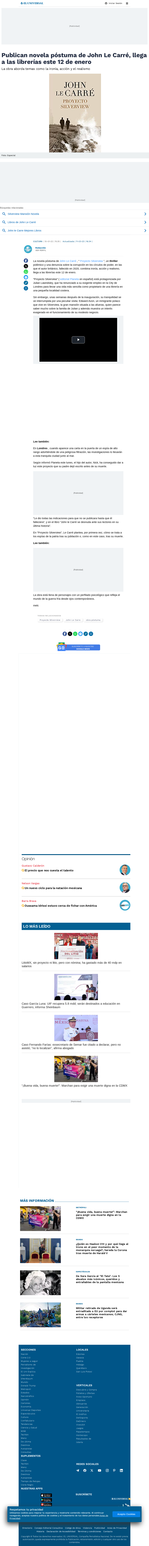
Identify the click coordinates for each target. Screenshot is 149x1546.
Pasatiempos (83, 1431)
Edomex (80, 1354)
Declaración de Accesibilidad (61, 1531)
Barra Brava (29, 900)
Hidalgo (80, 1364)
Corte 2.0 (25, 1357)
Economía (26, 1406)
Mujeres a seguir (29, 1361)
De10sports (82, 1417)
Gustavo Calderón (33, 865)
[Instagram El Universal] (107, 1471)
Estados (25, 1392)
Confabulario (27, 1420)
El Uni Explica (28, 1371)
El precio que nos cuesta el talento (49, 870)
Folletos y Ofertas (85, 1393)
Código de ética (73, 1528)
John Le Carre (73, 620)
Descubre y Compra (86, 1389)
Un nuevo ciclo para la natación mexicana (53, 888)
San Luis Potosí (84, 1371)
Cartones (25, 1403)
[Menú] (127, 3)
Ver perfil (40, 250)
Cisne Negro (27, 1485)
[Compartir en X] (26, 266)
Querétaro (81, 1368)
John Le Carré (68, 261)
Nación (24, 1354)
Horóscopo (81, 1435)
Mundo (24, 1382)
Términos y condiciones (89, 1531)
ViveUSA (80, 1424)
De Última (26, 1471)
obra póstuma (93, 620)
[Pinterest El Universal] (114, 1471)
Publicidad (99, 1528)
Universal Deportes (31, 1410)
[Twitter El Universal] (91, 1471)
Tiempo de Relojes (30, 1481)
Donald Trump (28, 1385)
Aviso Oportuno (84, 1396)
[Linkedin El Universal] (121, 1471)
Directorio (27, 1528)
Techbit (25, 1434)
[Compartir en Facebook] (26, 260)
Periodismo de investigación (28, 1366)
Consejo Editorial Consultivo (48, 1528)
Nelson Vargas (30, 883)
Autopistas (26, 1448)
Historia (40, 1531)
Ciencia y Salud (29, 1427)
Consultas (26, 1452)
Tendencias (27, 1424)
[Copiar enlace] (26, 283)
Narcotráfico (27, 1396)
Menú (24, 1438)
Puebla (79, 1361)
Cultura (37, 241)
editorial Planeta (69, 279)
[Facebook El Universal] (84, 1471)
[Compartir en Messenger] (26, 277)
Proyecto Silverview (91, 261)
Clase (24, 1460)
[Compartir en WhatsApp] (26, 272)
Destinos (25, 1445)
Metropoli (26, 1389)
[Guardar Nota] (26, 288)
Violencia (87, 1528)
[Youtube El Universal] (99, 1471)
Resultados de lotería (83, 1440)
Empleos (80, 1400)
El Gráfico (81, 1414)
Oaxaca (80, 1357)
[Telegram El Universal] (77, 1471)
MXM (23, 1431)
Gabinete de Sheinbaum (27, 1377)
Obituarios (81, 1403)
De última (26, 1441)
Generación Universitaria (82, 1409)
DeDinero (81, 1421)
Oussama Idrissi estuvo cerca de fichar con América (61, 905)
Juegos (79, 1428)
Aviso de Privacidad (117, 1528)
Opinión (28, 858)
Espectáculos (28, 1413)
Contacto (107, 1531)
